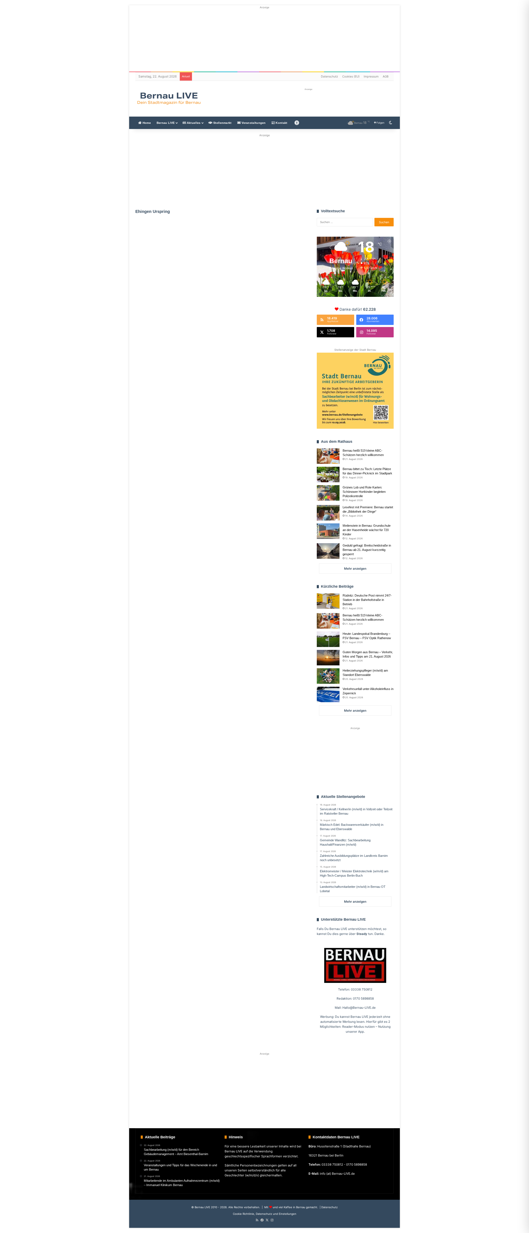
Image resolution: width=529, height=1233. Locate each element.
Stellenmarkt (222, 122)
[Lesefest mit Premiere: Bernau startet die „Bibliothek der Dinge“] (328, 512)
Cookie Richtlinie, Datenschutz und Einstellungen (264, 1213)
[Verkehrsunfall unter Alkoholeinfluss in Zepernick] (328, 694)
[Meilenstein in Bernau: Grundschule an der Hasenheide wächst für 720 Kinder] (328, 531)
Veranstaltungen (253, 122)
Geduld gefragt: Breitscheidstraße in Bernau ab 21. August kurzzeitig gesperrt (367, 550)
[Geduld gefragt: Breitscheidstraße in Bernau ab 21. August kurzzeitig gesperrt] (328, 551)
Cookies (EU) (351, 76)
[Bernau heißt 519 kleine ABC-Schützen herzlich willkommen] (328, 456)
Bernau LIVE (166, 122)
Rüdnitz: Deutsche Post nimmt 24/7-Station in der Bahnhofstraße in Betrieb (367, 600)
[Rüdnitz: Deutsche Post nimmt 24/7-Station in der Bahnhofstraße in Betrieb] (328, 601)
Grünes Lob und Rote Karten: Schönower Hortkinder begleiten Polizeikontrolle (364, 492)
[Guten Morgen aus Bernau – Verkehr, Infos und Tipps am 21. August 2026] (328, 657)
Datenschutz (329, 76)
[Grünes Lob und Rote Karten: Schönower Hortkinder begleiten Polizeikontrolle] (328, 493)
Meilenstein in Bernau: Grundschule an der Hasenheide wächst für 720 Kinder (367, 530)
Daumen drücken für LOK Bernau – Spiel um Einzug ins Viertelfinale (263, 300)
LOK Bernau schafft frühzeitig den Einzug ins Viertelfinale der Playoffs (176, 269)
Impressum (371, 76)
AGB (385, 76)
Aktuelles (193, 122)
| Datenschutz (328, 1207)
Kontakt (281, 122)
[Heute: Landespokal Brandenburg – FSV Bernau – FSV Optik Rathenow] (328, 639)
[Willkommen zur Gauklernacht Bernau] (264, 170)
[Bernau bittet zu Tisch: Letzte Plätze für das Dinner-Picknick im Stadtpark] (328, 474)
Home (146, 122)
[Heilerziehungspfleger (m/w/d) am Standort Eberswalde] (328, 676)
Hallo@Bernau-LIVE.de (359, 1008)
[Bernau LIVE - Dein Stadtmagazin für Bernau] (168, 98)
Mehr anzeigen (355, 569)
